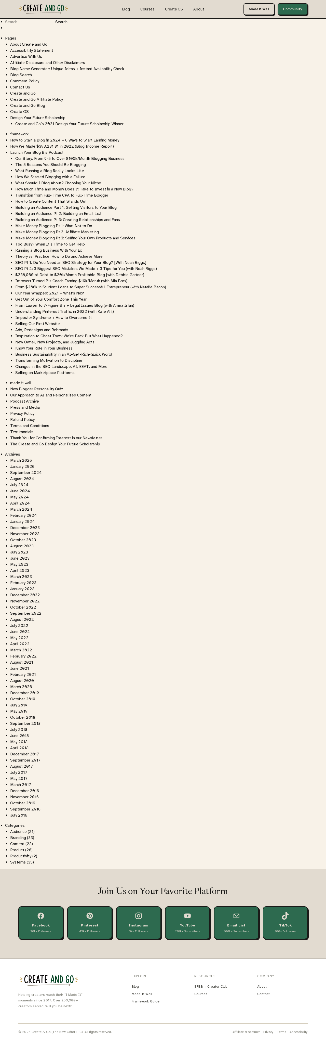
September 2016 (25, 809)
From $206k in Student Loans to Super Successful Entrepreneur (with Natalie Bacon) (90, 287)
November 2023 (24, 533)
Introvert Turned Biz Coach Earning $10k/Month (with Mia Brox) (71, 280)
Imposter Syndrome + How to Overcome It (53, 317)
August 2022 (22, 619)
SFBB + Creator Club (210, 986)
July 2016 (18, 815)
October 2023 (23, 540)
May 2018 (19, 741)
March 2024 (21, 509)
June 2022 (20, 631)
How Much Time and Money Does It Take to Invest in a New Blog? (74, 189)
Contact (263, 994)
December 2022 (25, 595)
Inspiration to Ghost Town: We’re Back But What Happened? (69, 336)
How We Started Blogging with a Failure (50, 176)
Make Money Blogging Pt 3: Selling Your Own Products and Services (75, 238)
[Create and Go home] (43, 9)
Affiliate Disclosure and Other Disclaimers (47, 62)
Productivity (20, 856)
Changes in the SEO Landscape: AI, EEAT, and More (61, 366)
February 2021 (23, 674)
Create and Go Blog (27, 105)
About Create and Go (28, 44)
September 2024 (26, 472)
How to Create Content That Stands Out (51, 201)
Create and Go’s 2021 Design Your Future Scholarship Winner (69, 123)
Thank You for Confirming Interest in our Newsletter (56, 438)
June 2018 (19, 735)
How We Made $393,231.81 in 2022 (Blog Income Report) (62, 146)
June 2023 (20, 558)
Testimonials (21, 431)
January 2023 (22, 588)
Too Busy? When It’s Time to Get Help (50, 244)
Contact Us (20, 87)
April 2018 (19, 748)
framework (19, 134)
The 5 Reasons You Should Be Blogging (50, 164)
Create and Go (23, 93)
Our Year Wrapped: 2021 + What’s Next (50, 293)
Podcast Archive (24, 401)
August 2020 (22, 680)
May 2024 (19, 497)
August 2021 (21, 662)
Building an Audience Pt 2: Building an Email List (58, 213)
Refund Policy (22, 419)
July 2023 (19, 552)
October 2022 (23, 607)
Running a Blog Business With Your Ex (48, 250)
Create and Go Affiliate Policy (36, 99)
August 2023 (22, 546)
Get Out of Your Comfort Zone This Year (51, 299)
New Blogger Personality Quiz (36, 389)
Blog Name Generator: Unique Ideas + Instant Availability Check (67, 68)
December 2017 (24, 754)
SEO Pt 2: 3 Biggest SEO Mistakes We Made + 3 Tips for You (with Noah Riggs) (86, 268)
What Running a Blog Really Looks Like (49, 170)
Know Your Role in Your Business (44, 348)
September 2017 (25, 760)
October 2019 (22, 699)
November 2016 (24, 797)
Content (17, 843)
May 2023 (19, 564)
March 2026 (21, 460)
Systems (18, 862)
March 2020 (21, 686)
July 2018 (18, 729)
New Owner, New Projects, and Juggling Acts (54, 342)
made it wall (20, 382)
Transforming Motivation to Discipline (48, 360)
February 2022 (23, 656)
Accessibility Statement (31, 50)
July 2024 (19, 484)
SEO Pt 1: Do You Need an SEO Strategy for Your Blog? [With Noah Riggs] (80, 262)
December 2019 (24, 692)
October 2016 (22, 803)
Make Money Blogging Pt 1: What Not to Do (53, 225)
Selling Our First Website (37, 323)
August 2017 (21, 766)
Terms (281, 1032)
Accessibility (299, 1032)
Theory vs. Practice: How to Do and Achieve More (59, 256)
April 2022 (20, 644)
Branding (18, 837)
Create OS (174, 9)
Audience (18, 831)
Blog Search (21, 75)
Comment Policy (24, 81)
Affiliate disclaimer (246, 1032)
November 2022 (25, 601)
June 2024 (20, 491)
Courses (147, 9)
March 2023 (21, 576)
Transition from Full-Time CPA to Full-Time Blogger (61, 195)
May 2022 (19, 637)
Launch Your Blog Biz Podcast (36, 152)
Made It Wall (259, 9)
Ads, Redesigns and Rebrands (41, 329)
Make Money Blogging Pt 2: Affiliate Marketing (57, 232)
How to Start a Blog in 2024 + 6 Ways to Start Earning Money (64, 140)
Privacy (268, 1032)
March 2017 (20, 784)
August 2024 (22, 478)
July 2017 (18, 772)
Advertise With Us (26, 56)
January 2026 (22, 466)
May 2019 (19, 711)
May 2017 (19, 778)
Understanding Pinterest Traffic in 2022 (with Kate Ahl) (64, 311)
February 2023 (23, 582)
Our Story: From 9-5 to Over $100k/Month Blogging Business (70, 158)
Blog (126, 9)
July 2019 (18, 705)
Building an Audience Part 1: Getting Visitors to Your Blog (66, 207)
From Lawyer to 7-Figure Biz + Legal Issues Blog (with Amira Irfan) (74, 305)
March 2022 (21, 650)
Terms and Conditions (29, 425)
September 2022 (26, 613)
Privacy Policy (22, 413)
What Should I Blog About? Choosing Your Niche (58, 183)
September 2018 (25, 723)
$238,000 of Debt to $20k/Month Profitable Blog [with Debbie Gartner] (79, 274)
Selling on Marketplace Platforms (45, 372)
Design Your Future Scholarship (37, 117)
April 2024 (20, 503)
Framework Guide (145, 1001)
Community (292, 9)
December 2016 (24, 790)
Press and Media (25, 407)
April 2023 (19, 570)
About (198, 9)
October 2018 (22, 717)
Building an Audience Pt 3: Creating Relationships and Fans (67, 219)
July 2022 (19, 625)
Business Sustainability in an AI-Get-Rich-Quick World (63, 354)
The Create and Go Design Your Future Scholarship (55, 444)
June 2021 (19, 668)
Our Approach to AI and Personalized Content (50, 395)
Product (17, 850)
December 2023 (25, 527)
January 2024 (22, 521)
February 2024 (23, 515)
